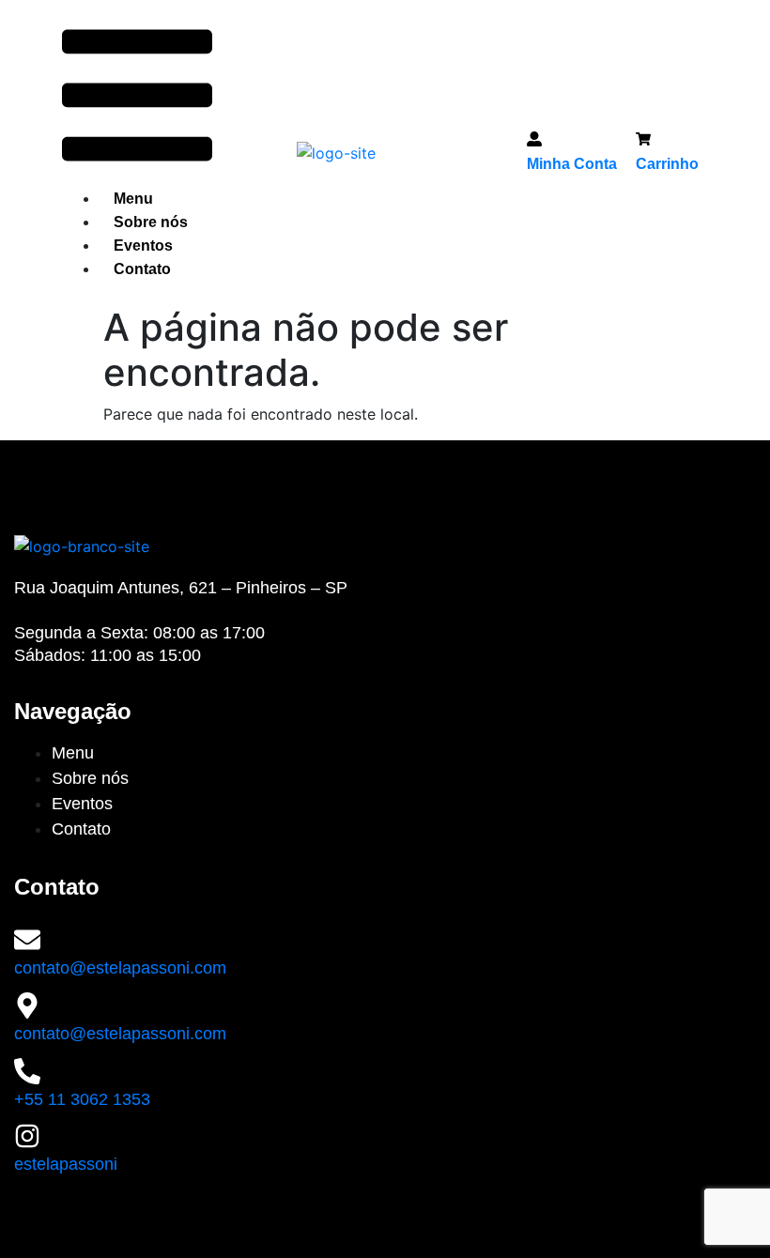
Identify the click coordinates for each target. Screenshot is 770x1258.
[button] (137, 98)
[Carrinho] (643, 141)
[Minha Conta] (534, 141)
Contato (142, 269)
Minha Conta (572, 164)
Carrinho (667, 164)
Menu (133, 199)
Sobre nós (151, 222)
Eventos (143, 245)
